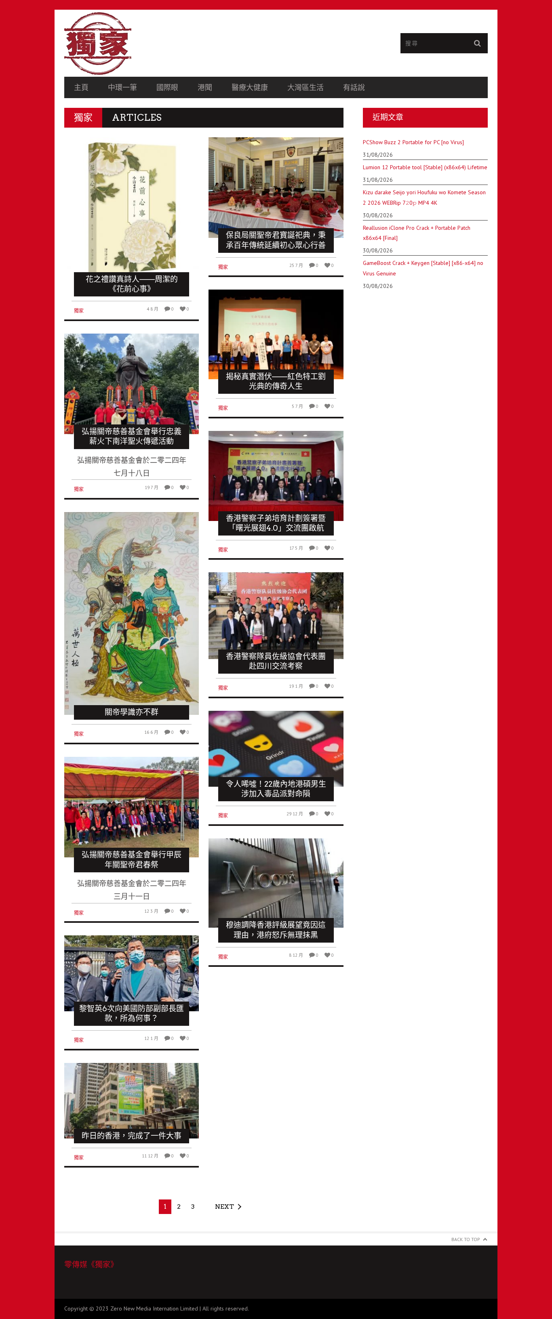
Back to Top (465, 1239)
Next (224, 1206)
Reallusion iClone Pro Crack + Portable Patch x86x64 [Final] (416, 233)
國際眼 (167, 87)
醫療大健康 (250, 87)
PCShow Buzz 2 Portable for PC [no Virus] (413, 142)
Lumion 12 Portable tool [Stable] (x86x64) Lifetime (425, 167)
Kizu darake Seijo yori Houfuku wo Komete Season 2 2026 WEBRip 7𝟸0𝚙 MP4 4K (424, 197)
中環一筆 (122, 87)
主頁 (81, 87)
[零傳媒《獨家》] (170, 43)
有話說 (354, 87)
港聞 (205, 87)
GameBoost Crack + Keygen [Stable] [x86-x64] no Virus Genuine (423, 268)
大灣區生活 (305, 87)
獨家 (79, 310)
